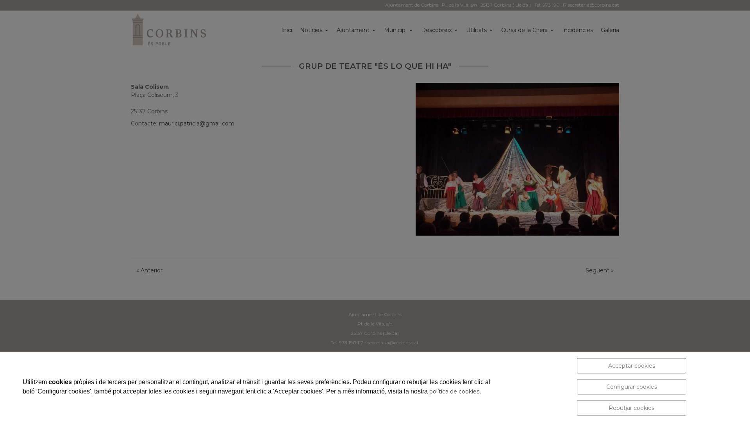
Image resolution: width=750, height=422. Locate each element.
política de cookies (454, 391)
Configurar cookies (631, 386)
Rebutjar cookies (631, 407)
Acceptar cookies (631, 365)
